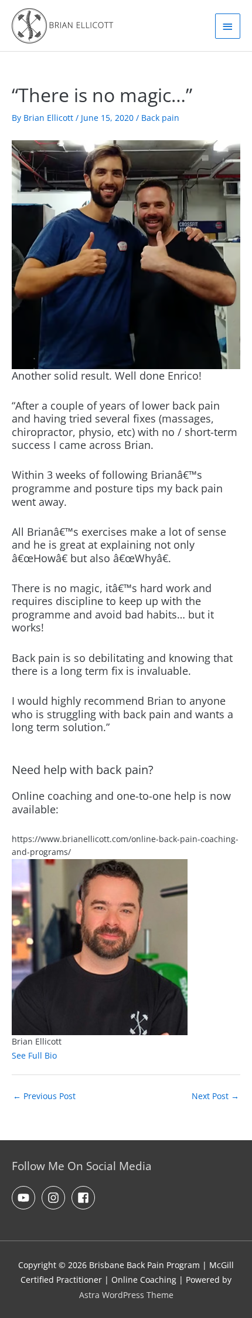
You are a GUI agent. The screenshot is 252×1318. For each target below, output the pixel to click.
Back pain (160, 117)
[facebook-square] (84, 1197)
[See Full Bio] (64, 1055)
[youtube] (25, 1197)
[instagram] (55, 1197)
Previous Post (44, 1095)
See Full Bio (34, 1055)
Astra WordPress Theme (126, 1294)
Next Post (215, 1095)
